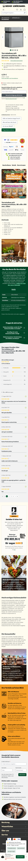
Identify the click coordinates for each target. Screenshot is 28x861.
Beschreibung (6, 165)
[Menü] (3, 9)
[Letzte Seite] (17, 496)
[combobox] (12, 12)
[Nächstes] (25, 37)
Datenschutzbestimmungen (11, 98)
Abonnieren (22, 774)
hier (15, 549)
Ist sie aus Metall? (8, 126)
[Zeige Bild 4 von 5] (15, 50)
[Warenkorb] (24, 9)
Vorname (4, 767)
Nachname (18, 767)
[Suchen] (24, 12)
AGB (24, 97)
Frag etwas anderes (8, 130)
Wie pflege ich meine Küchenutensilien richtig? (12, 332)
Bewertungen (21, 165)
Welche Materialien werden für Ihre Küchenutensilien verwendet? (12, 327)
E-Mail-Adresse (6, 761)
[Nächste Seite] (15, 496)
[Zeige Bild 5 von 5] (17, 50)
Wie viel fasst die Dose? (9, 122)
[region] (14, 37)
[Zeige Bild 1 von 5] (10, 50)
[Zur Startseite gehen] (14, 6)
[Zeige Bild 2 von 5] (12, 50)
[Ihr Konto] (21, 9)
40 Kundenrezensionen (16, 60)
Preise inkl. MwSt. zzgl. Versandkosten (10, 78)
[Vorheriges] (3, 37)
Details (14, 165)
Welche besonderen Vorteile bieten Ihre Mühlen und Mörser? (12, 337)
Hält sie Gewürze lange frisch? (11, 118)
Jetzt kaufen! (20, 856)
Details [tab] (14, 289)
